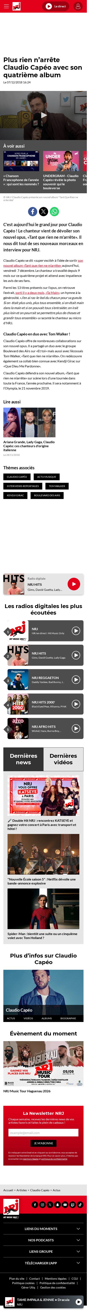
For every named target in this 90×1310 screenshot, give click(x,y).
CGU (75, 1278)
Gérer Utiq (28, 1287)
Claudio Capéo (19, 1010)
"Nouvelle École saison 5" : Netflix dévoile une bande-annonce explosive (42, 881)
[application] (43, 115)
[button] (43, 115)
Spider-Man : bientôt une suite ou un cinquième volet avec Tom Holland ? (42, 936)
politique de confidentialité (54, 1159)
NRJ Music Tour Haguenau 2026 (26, 1091)
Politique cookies (23, 1283)
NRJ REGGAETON (45, 678)
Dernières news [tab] (23, 759)
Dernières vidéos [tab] (63, 759)
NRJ (35, 629)
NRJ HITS (35, 584)
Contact (34, 1278)
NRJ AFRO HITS (44, 726)
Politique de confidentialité (57, 1283)
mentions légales (31, 1159)
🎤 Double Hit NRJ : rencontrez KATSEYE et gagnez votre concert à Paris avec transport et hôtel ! (42, 824)
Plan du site (16, 1278)
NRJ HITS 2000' (43, 702)
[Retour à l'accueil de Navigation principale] (17, 6)
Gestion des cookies (53, 1287)
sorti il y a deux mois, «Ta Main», (37, 293)
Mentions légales (56, 1278)
